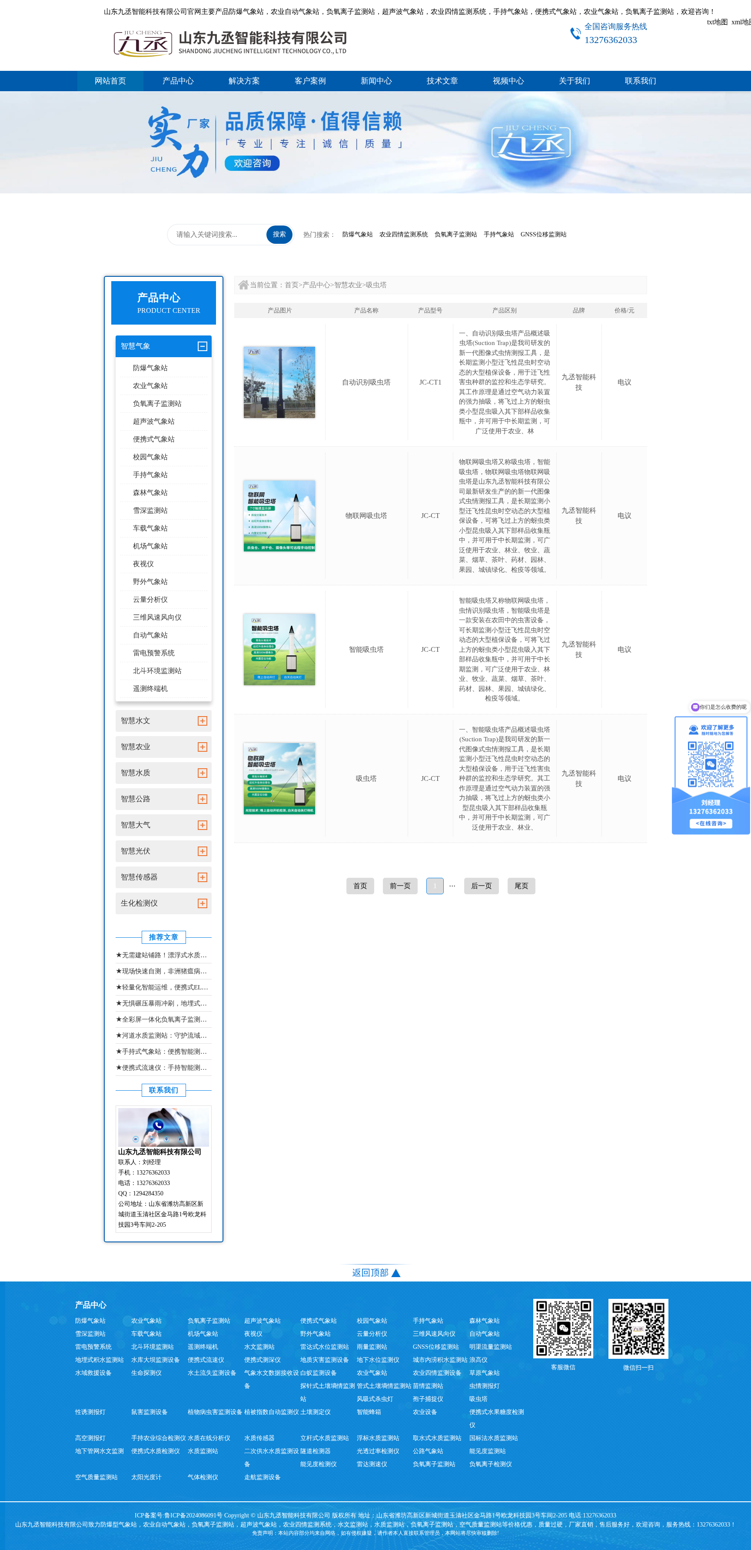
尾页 (521, 886)
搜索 (279, 234)
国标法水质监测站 (493, 1438)
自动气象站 (150, 635)
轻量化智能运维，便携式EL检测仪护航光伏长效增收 (164, 987)
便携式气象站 (154, 439)
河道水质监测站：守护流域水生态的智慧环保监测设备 (164, 1035)
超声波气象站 (154, 421)
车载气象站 (150, 528)
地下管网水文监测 (99, 1451)
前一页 (400, 886)
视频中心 (508, 80)
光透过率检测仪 (378, 1451)
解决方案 (244, 80)
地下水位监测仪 (378, 1360)
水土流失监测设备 (212, 1373)
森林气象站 (150, 492)
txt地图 (717, 22)
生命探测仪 (146, 1373)
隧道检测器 (315, 1451)
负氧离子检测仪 (490, 1464)
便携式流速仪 (206, 1360)
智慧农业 (348, 285)
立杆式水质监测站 (324, 1438)
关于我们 (574, 80)
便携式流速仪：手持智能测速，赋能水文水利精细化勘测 (164, 1067)
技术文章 (442, 80)
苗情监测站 (428, 1386)
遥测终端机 (150, 688)
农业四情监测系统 (403, 234)
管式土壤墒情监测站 (384, 1386)
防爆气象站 (357, 234)
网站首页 (110, 80)
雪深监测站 (150, 510)
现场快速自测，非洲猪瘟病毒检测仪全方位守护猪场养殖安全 (164, 971)
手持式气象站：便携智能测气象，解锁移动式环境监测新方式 (164, 1051)
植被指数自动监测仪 (271, 1412)
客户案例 (310, 80)
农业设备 (425, 1412)
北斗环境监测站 (157, 670)
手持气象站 (499, 234)
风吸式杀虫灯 (375, 1399)
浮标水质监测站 (378, 1438)
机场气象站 (150, 546)
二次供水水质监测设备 (271, 1457)
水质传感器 (259, 1438)
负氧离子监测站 (456, 234)
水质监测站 (203, 1451)
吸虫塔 (376, 285)
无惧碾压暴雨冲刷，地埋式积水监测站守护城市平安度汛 (164, 1003)
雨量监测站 (372, 1347)
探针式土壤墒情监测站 (327, 1392)
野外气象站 (150, 581)
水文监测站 (259, 1347)
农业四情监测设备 (437, 1373)
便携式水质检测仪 (155, 1451)
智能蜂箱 (369, 1412)
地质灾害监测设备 (324, 1360)
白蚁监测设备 (318, 1373)
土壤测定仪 (315, 1412)
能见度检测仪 (318, 1464)
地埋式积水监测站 (99, 1360)
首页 (292, 285)
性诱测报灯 (90, 1412)
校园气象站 (150, 457)
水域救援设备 (93, 1373)
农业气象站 (150, 385)
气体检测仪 (203, 1477)
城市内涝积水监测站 (440, 1360)
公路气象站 (428, 1451)
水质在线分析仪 (209, 1438)
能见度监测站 (487, 1451)
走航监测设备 (262, 1477)
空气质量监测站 (96, 1477)
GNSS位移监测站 (544, 234)
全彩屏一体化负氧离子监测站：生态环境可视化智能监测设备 (164, 1019)
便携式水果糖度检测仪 (496, 1418)
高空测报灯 (90, 1438)
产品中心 (178, 80)
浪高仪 (478, 1360)
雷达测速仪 (372, 1464)
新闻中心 (376, 80)
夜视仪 (143, 564)
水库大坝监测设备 (155, 1360)
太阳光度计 (146, 1477)
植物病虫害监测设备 (215, 1412)
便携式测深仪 (262, 1360)
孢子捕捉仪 (428, 1399)
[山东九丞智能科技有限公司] (230, 42)
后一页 (481, 886)
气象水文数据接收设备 (271, 1379)
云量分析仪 (150, 599)
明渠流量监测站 (490, 1347)
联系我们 (640, 80)
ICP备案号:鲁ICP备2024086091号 (179, 1515)
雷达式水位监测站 (324, 1347)
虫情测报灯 (484, 1386)
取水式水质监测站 (437, 1438)
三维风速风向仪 (157, 617)
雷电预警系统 (154, 653)
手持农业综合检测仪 (158, 1438)
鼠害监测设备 (149, 1412)
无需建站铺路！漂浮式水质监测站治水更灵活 (164, 955)
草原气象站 (484, 1373)
